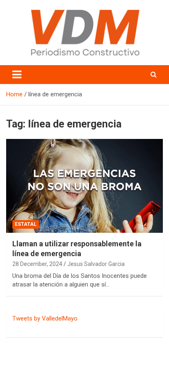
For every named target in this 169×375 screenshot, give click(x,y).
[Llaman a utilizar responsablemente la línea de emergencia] (84, 186)
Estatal (26, 224)
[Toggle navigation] (16, 74)
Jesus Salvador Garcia (96, 264)
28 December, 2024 (37, 264)
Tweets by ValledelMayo (45, 318)
